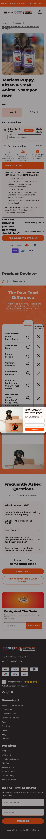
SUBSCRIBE (34, 429)
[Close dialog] (44, 408)
